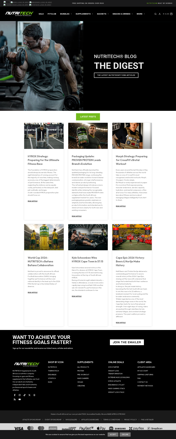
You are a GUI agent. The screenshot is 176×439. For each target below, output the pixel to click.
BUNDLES (64, 14)
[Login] (160, 14)
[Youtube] (19, 399)
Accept (113, 434)
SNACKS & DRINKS (121, 14)
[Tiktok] (24, 395)
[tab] (88, 116)
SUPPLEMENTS (83, 14)
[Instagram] (19, 395)
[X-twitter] (29, 395)
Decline (125, 434)
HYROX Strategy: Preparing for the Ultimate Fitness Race (43, 160)
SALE (41, 14)
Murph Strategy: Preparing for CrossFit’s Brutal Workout (131, 160)
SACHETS (101, 14)
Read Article (32, 201)
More (139, 14)
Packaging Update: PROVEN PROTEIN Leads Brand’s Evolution (86, 160)
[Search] (155, 14)
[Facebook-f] (15, 395)
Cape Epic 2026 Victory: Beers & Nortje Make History (130, 261)
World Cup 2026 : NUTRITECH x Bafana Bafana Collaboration (41, 261)
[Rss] (15, 399)
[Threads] (34, 395)
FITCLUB (52, 14)
